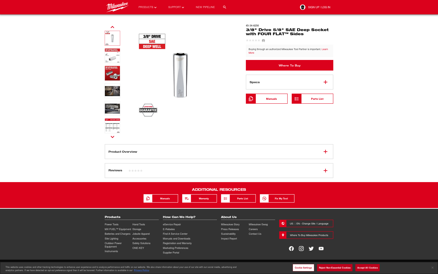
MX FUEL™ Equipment (118, 229)
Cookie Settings (303, 267)
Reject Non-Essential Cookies (335, 267)
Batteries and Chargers (118, 233)
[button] (112, 38)
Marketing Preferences (175, 248)
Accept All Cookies (367, 267)
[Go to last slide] (112, 27)
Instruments (111, 251)
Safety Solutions (141, 243)
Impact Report (229, 238)
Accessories (139, 238)
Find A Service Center (175, 233)
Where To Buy (290, 65)
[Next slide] (112, 137)
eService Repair (172, 224)
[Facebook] (291, 248)
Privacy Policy (141, 270)
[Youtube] (321, 248)
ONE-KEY (138, 248)
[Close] (432, 267)
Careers (253, 229)
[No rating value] (254, 40)
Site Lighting (111, 238)
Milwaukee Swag (258, 224)
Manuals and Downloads (176, 238)
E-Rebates (169, 229)
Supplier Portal (171, 252)
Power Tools (112, 224)
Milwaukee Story (230, 224)
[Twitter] (311, 248)
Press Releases (230, 229)
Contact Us (255, 233)
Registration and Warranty (177, 243)
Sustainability (228, 233)
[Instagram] (301, 248)
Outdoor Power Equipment (113, 244)
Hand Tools (138, 224)
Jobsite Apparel (141, 233)
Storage (136, 229)
